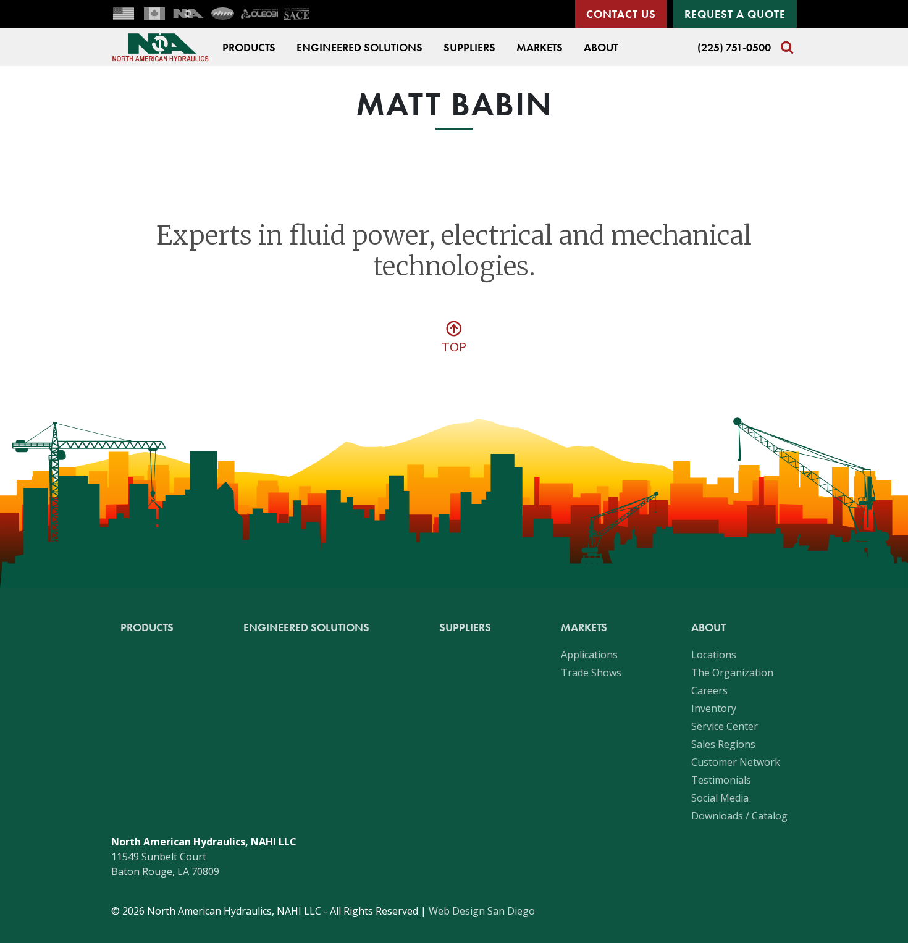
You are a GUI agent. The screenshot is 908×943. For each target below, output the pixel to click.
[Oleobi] (259, 13)
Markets (539, 47)
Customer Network (735, 762)
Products (248, 47)
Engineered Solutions (359, 47)
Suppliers (469, 47)
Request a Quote (735, 14)
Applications (589, 654)
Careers (709, 690)
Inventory (713, 708)
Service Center (724, 726)
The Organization (732, 672)
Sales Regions (723, 744)
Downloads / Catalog (739, 816)
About (601, 47)
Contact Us (621, 14)
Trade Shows (591, 672)
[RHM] (222, 13)
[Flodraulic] (123, 13)
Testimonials (721, 780)
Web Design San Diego (482, 911)
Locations (713, 654)
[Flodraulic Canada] (154, 13)
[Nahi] (188, 13)
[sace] (296, 13)
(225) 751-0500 (734, 47)
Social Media (720, 798)
